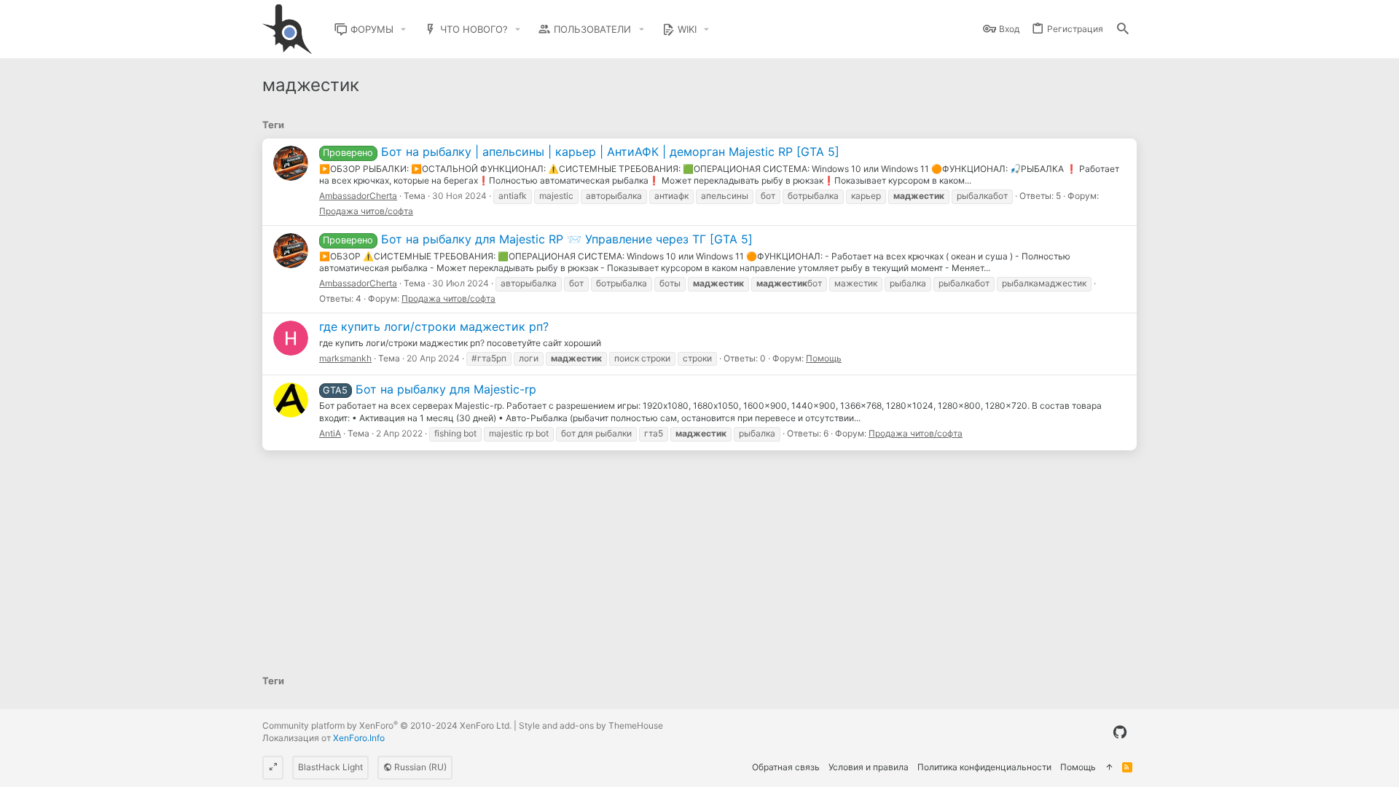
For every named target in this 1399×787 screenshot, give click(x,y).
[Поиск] (1123, 29)
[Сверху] (1109, 767)
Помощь (824, 358)
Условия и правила (868, 766)
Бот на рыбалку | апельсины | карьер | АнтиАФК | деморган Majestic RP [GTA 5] (581, 151)
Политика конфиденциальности (984, 766)
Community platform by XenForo (387, 725)
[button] (403, 29)
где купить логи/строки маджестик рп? (434, 326)
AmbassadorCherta (358, 195)
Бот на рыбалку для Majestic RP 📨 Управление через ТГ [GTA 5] (537, 239)
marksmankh (345, 358)
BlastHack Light (330, 766)
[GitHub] (1120, 732)
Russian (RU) (419, 766)
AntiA (330, 433)
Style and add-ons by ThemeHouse (591, 725)
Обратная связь (786, 766)
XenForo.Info (359, 737)
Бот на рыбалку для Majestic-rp (429, 389)
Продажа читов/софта (366, 210)
